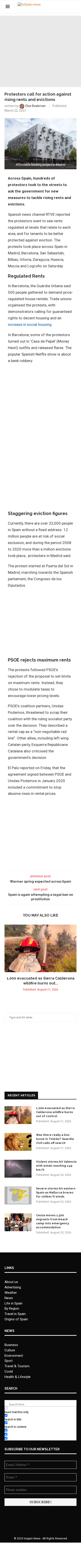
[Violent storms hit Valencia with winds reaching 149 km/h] (18, 1169)
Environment (13, 1356)
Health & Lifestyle (17, 1377)
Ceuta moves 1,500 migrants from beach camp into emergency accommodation (52, 1221)
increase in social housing (30, 324)
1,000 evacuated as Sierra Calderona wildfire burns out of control (55, 1112)
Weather (10, 1293)
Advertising (12, 1287)
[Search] (73, 6)
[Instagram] (66, 6)
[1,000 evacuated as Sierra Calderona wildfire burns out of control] (40, 948)
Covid (8, 1371)
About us (11, 1282)
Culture (9, 1350)
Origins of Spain (16, 1319)
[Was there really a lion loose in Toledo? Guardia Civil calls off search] (18, 1142)
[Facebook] (57, 6)
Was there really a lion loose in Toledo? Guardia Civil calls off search (55, 1139)
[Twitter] (61, 6)
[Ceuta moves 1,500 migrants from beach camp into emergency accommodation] (18, 1222)
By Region (11, 1308)
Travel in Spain (15, 1314)
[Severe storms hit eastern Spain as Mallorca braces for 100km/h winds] (18, 1195)
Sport (8, 1361)
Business (11, 1345)
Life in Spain (13, 1303)
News (8, 1298)
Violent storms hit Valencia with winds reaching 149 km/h (56, 1165)
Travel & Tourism (16, 1366)
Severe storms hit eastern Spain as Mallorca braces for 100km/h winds (55, 1192)
